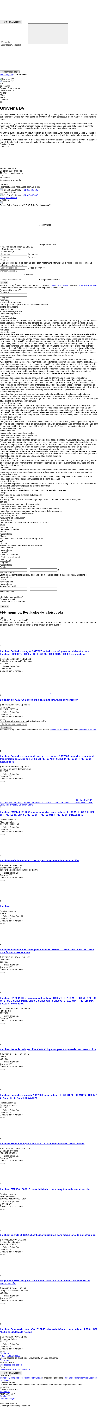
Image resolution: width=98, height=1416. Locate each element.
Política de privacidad (32, 1378)
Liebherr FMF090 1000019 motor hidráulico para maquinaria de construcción (45, 1189)
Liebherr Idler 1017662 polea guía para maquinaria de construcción (39, 699)
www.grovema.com (8, 198)
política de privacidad (59, 285)
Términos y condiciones (11, 1378)
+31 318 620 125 (30, 190)
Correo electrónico (36, 268)
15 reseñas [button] (5, 86)
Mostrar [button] (19, 190)
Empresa (32, 257)
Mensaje (29, 274)
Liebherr (5, 906)
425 (9, 1356)
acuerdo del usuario (87, 285)
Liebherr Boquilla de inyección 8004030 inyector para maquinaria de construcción (48, 1049)
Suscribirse (6, 727)
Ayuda (17, 1369)
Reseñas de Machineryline (76, 1378)
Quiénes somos (7, 1369)
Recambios (5, 1360)
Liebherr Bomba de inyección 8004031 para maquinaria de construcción (42, 1143)
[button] (49, 58)
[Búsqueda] (48, 33)
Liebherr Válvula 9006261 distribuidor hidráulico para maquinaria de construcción (48, 1235)
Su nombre (33, 254)
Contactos (25, 1369)
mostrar (4, 607)
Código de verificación (49, 280)
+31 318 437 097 (30, 195)
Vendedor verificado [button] (9, 168)
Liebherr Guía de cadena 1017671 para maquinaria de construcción (39, 860)
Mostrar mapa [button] (45, 225)
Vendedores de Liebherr (11, 1365)
